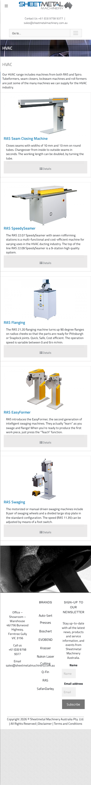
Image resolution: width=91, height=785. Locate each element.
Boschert (45, 631)
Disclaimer (45, 723)
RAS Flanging (14, 322)
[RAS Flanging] (45, 299)
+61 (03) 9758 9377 (17, 651)
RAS (45, 680)
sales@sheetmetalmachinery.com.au (45, 23)
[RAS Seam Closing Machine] (45, 115)
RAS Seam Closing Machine (26, 138)
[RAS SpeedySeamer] (45, 205)
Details (47, 169)
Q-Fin (45, 671)
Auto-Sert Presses (45, 619)
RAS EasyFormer (17, 412)
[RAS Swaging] (45, 479)
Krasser (45, 647)
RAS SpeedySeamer (19, 228)
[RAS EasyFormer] (45, 389)
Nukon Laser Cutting (45, 660)
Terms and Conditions (68, 723)
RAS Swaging (14, 502)
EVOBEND (45, 639)
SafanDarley (45, 688)
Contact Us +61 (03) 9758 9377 (44, 18)
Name (73, 665)
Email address (73, 683)
